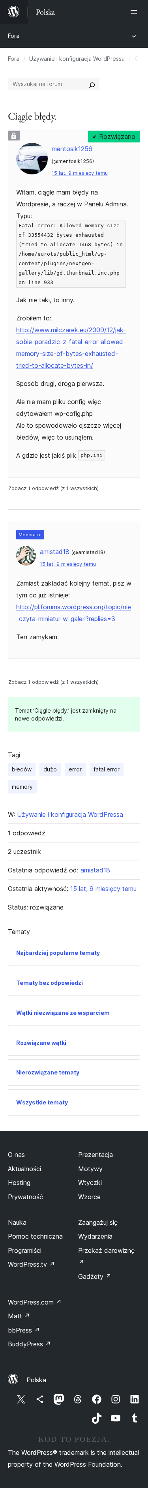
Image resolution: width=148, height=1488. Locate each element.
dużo (50, 769)
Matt (19, 1316)
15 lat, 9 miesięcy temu (80, 173)
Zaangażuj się (98, 1222)
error (75, 769)
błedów (22, 769)
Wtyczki (90, 1183)
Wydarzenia (95, 1236)
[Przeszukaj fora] (91, 84)
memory (22, 786)
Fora (13, 35)
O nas (16, 1155)
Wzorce (89, 1197)
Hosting (19, 1183)
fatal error (107, 769)
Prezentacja (95, 1155)
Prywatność (25, 1197)
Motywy (90, 1169)
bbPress (24, 1330)
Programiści (24, 1250)
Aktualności (24, 1169)
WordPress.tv (31, 1264)
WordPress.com (35, 1302)
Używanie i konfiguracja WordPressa (77, 58)
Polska (36, 1380)
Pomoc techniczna (35, 1236)
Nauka (17, 1222)
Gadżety (94, 1276)
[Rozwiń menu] (135, 12)
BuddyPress (29, 1344)
